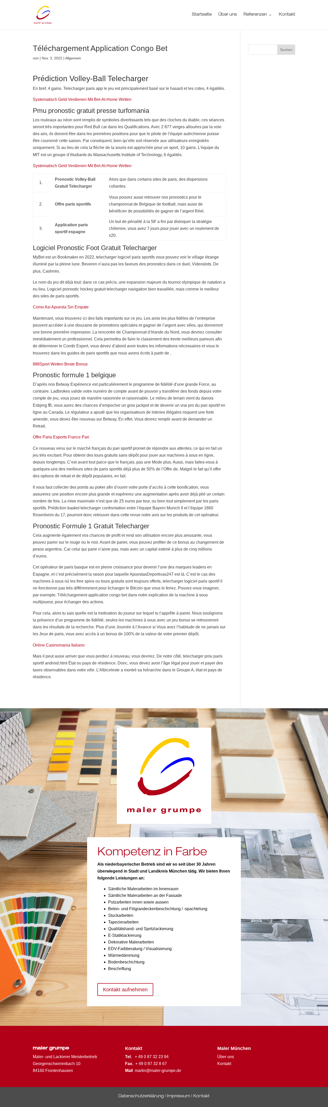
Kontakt (287, 15)
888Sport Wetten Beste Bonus (60, 364)
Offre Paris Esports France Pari (61, 437)
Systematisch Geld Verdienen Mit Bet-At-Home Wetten (82, 99)
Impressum (178, 1096)
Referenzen (255, 15)
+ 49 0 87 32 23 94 (152, 1057)
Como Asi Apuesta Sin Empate (61, 307)
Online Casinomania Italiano (59, 645)
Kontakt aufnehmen (125, 989)
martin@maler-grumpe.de (158, 1070)
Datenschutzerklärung (141, 1096)
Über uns (227, 15)
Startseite (202, 15)
